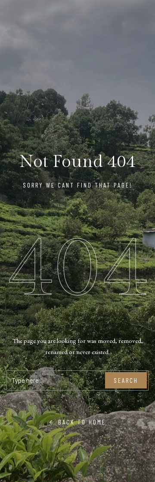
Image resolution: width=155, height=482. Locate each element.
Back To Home (81, 422)
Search (126, 380)
